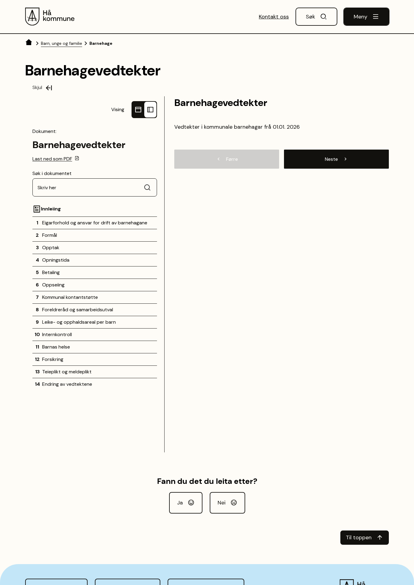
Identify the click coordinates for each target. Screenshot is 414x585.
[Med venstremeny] (150, 109)
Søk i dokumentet (52, 173)
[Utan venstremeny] (138, 109)
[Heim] (29, 43)
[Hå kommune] (50, 17)
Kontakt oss (274, 16)
